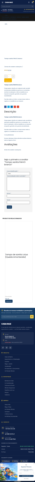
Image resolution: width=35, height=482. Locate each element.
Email (18, 107)
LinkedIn (12, 107)
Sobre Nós (7, 404)
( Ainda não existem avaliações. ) (13, 66)
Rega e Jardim (8, 364)
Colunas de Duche (9, 385)
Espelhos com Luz (9, 390)
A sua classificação (12, 171)
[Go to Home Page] (2, 15)
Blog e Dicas (8, 407)
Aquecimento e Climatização (12, 359)
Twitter (8, 107)
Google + (15, 107)
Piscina (6, 392)
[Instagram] (6, 347)
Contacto (7, 411)
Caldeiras (7, 394)
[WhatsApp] (10, 347)
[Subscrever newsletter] (32, 316)
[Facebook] (2, 347)
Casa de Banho (9, 357)
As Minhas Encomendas (11, 416)
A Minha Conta (9, 414)
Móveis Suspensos (10, 387)
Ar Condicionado (9, 383)
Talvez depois (26, 478)
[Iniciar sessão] (29, 2)
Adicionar (8, 81)
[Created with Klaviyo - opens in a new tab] (17, 481)
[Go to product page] (18, 235)
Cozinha (7, 361)
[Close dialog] (34, 463)
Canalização (8, 366)
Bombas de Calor (9, 380)
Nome (9, 193)
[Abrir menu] (2, 2)
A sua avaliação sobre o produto (16, 176)
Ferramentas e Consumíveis (12, 368)
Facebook (5, 107)
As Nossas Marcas (10, 371)
